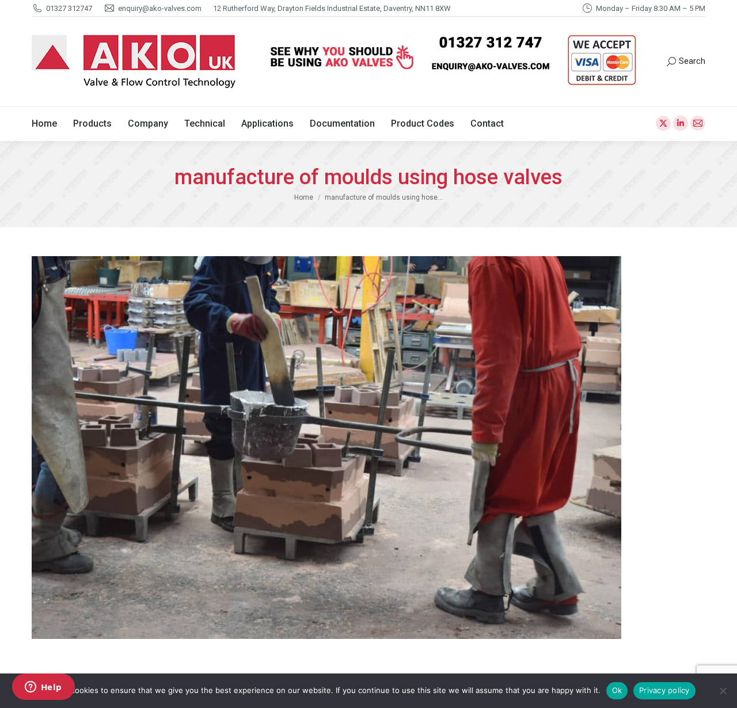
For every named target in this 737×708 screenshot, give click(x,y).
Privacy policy (664, 690)
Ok (617, 690)
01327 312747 (69, 8)
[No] (722, 690)
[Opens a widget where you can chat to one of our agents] (43, 687)
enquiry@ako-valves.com (160, 8)
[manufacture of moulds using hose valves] (368, 447)
